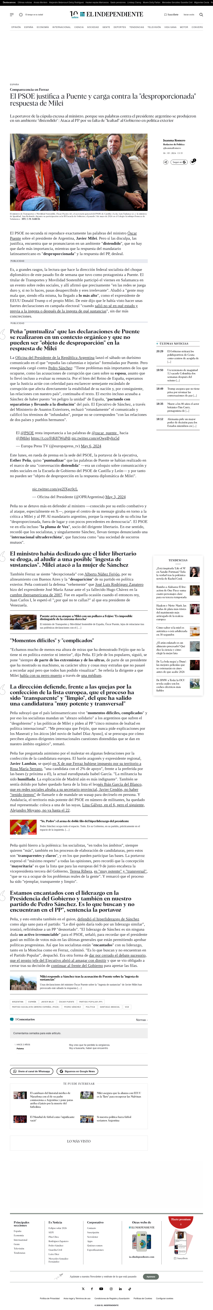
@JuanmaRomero (172, 148)
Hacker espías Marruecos (97, 2)
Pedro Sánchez (60, 368)
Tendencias (136, 27)
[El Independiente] (106, 14)
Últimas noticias (25, 2)
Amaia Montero (40, 2)
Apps (90, 1241)
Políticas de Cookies (143, 1298)
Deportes (120, 27)
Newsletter (92, 1237)
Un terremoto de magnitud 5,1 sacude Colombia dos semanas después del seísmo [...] (182, 375)
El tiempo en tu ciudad (34, 14)
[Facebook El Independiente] (92, 1289)
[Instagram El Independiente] (111, 1289)
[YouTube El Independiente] (101, 1289)
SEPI (51, 1232)
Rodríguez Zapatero (58, 1241)
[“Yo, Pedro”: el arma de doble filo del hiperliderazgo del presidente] (23, 827)
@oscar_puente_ (105, 433)
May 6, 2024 (91, 446)
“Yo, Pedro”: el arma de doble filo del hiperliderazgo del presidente (84, 821)
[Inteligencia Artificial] (141, 1250)
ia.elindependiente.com (141, 1256)
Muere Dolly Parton (151, 2)
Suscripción (93, 1232)
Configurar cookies (164, 1298)
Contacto (91, 1228)
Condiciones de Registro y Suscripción (112, 1298)
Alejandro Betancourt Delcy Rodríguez (66, 2)
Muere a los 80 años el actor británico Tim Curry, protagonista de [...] (183, 407)
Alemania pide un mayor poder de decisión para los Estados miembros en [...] (182, 423)
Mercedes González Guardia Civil (177, 2)
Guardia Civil (55, 1250)
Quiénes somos (95, 1245)
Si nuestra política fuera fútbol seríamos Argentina (114, 1118)
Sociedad (93, 27)
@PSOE (27, 433)
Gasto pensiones (118, 2)
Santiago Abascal (110, 1007)
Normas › (142, 1019)
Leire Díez (54, 1254)
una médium (91, 675)
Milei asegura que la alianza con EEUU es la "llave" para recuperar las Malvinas (119, 1095)
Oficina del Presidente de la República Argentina (55, 357)
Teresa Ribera (81, 871)
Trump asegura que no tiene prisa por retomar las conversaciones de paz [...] (183, 392)
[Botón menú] (12, 14)
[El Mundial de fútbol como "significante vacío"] (20, 1119)
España (28, 27)
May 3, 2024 (115, 497)
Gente (106, 27)
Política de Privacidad (50, 1298)
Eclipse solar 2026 (58, 1228)
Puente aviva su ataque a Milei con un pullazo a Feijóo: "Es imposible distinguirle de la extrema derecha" (86, 617)
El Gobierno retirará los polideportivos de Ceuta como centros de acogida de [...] (183, 356)
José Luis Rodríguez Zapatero (119, 584)
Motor (184, 27)
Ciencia (79, 27)
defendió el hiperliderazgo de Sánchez (108, 919)
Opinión (16, 27)
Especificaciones (95, 1250)
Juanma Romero (174, 140)
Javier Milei (47, 1002)
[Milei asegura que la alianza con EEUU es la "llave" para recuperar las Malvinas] (87, 1100)
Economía (43, 27)
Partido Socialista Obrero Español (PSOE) (35, 1007)
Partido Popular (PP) (91, 1002)
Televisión (154, 27)
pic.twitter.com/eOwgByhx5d (95, 438)
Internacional (61, 27)
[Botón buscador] (201, 14)
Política (90, 1007)
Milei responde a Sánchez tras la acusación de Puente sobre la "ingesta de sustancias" (89, 978)
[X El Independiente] (83, 1289)
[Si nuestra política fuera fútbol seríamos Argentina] (87, 1119)
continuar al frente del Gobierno (77, 965)
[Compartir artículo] (165, 162)
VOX (127, 1007)
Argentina (17, 1002)
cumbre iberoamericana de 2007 (36, 595)
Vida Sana (170, 27)
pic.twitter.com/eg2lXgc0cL (55, 489)
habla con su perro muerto (41, 675)
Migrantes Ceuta (201, 2)
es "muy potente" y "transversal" (120, 871)
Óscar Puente (66, 1002)
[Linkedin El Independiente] (120, 1289)
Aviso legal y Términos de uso (77, 1298)
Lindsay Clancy (134, 2)
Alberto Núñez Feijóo (101, 574)
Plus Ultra (54, 1237)
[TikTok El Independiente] (129, 1289)
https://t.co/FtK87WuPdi (51, 438)
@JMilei (23, 438)
